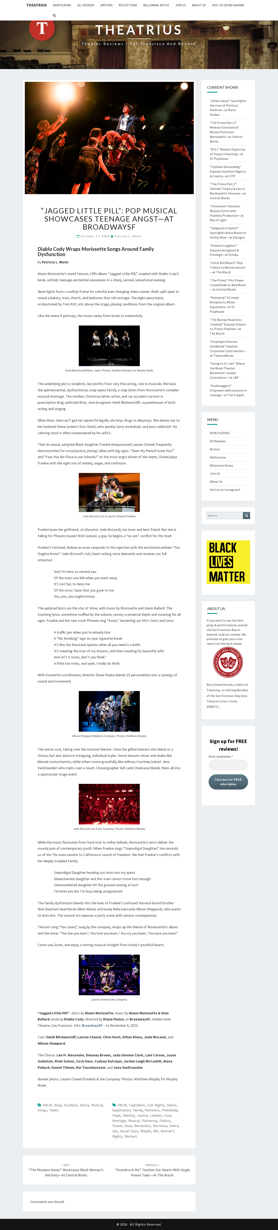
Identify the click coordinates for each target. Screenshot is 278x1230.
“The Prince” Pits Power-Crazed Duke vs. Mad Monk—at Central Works (228, 285)
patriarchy (149, 1120)
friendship (169, 1110)
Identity (129, 1115)
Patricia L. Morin (128, 236)
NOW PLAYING (62, 5)
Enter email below (221, 756)
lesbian (156, 1115)
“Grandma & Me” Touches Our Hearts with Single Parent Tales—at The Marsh (152, 1170)
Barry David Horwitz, (221, 685)
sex (115, 1131)
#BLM (47, 1105)
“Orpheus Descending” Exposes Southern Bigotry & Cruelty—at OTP (228, 171)
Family (137, 1110)
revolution (142, 1125)
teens (53, 1110)
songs (42, 1110)
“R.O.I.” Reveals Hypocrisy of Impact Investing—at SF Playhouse (227, 154)
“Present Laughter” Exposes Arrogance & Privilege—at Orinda (224, 250)
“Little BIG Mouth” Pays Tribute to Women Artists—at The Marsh (228, 267)
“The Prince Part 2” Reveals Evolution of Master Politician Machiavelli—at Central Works (226, 132)
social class (129, 1131)
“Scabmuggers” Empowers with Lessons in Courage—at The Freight (228, 390)
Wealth (145, 1131)
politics (165, 1120)
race (128, 1125)
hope (116, 1115)
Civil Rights (156, 1105)
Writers (107, 5)
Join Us (180, 5)
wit (155, 1131)
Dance (84, 1105)
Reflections (128, 5)
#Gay (58, 1105)
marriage (119, 1120)
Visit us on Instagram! (228, 5)
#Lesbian (71, 1105)
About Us (199, 5)
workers (131, 1136)
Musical (97, 1105)
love (167, 1115)
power (117, 1125)
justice (142, 1115)
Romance (160, 1125)
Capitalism (137, 1105)
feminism (152, 1110)
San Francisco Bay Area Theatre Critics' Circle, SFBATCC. (227, 701)
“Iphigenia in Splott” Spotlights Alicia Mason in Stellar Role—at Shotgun (228, 232)
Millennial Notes (156, 5)
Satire (174, 1125)
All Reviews (85, 5)
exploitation (121, 1110)
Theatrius (36, 5)
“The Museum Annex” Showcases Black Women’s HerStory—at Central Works (66, 1170)
